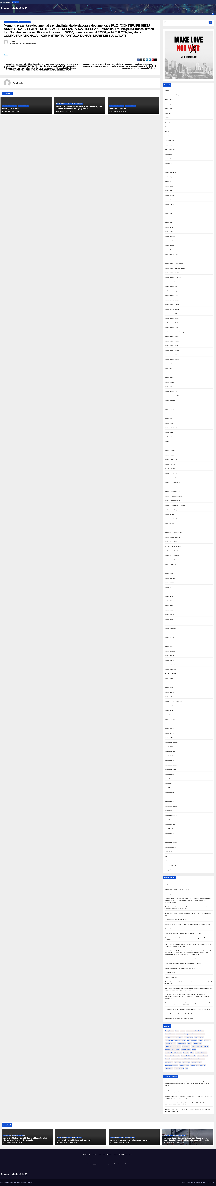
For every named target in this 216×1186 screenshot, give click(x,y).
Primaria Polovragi (170, 578)
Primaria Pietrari (169, 573)
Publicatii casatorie (177, 1059)
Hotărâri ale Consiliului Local (172, 1046)
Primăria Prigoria (169, 582)
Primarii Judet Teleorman (171, 819)
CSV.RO (94, 1164)
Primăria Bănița (169, 186)
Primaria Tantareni (170, 664)
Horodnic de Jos (169, 131)
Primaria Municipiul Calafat (172, 478)
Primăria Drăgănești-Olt (171, 391)
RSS (208, 1182)
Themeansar (29, 1182)
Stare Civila (177, 1062)
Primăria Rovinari (169, 614)
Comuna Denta (169, 99)
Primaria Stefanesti (170, 651)
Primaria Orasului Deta (171, 541)
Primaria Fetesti (169, 405)
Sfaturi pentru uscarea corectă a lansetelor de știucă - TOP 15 (182, 1090)
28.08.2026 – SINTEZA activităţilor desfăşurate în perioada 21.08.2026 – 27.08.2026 (188, 1009)
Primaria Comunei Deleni (171, 313)
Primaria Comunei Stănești (172, 359)
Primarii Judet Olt (169, 792)
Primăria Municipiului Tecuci (172, 491)
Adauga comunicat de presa (198, 1182)
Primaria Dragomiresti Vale (172, 395)
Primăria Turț (168, 696)
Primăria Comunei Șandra (172, 350)
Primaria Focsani (169, 409)
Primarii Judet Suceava (171, 815)
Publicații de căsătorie (190, 1059)
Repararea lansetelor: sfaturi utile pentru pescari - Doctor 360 (181, 1103)
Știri (187, 1068)
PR (120, 1154)
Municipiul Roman (169, 140)
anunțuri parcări (199, 1037)
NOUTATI (185, 1052)
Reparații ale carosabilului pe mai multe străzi (177, 889)
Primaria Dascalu (169, 377)
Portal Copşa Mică (170, 149)
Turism (166, 860)
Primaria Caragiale (170, 236)
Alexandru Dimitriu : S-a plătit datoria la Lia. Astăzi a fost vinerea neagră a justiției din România (25, 1139)
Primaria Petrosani (170, 569)
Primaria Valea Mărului (171, 715)
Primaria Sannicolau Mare (172, 623)
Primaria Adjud (169, 154)
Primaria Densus (169, 382)
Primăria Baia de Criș (170, 172)
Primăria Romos (169, 605)
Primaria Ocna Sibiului (171, 519)
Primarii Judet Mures (170, 783)
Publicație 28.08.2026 (10, 108)
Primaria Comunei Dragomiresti (173, 318)
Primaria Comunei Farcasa (172, 327)
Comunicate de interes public (173, 928)
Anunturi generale (170, 1034)
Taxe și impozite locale (171, 1065)
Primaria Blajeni (169, 199)
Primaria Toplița (169, 687)
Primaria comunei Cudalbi (172, 309)
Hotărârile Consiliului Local (172, 1049)
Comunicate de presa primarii (98, 1154)
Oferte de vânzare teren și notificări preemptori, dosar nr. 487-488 (183, 933)
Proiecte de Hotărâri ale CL (188, 1055)
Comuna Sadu (168, 108)
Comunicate (168, 113)
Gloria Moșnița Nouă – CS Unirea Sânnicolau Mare (179, 894)
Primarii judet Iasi (169, 774)
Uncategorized (169, 870)
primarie (14, 41)
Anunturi (167, 90)
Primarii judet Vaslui (170, 838)
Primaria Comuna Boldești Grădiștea (175, 268)
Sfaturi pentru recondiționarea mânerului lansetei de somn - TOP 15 (183, 1096)
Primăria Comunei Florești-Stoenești (174, 332)
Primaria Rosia (169, 610)
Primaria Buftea (169, 231)
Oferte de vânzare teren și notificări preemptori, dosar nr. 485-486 (183, 963)
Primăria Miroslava (170, 464)
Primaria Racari (169, 591)
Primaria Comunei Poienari (172, 345)
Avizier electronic (192, 1040)
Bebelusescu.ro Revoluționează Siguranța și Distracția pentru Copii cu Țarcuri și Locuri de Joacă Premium (187, 1083)
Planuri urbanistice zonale (172, 1055)
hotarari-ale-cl (198, 1043)
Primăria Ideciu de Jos (171, 427)
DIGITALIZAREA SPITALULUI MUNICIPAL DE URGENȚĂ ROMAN (183, 959)
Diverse (167, 126)
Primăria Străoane (169, 655)
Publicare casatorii (203, 1055)
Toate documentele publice (198, 1065)
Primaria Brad (168, 213)
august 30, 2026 (10, 1142)
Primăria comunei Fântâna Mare (173, 323)
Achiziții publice (169, 1031)
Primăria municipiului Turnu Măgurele (175, 505)
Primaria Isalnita (169, 432)
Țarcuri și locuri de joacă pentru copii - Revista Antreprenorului (182, 1081)
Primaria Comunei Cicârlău (172, 295)
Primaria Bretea (169, 222)
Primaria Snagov (169, 642)
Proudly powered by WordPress (8, 1182)
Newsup (23, 1182)
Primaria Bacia (169, 168)
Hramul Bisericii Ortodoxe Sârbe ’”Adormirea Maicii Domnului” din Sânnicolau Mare (187, 924)
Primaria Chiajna (169, 250)
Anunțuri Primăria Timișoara (172, 1040)
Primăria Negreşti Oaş (171, 509)
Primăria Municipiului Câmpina (173, 482)
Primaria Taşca (169, 678)
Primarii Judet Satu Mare (171, 806)
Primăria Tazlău (169, 683)
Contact (212, 1182)
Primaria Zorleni (169, 737)
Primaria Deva (168, 386)
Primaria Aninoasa (169, 163)
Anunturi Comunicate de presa (195, 1031)
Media (194, 1049)
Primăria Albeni (169, 158)
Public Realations (126, 1154)
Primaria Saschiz (169, 633)
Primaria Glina (168, 418)
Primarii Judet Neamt (170, 788)
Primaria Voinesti (169, 728)
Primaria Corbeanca (170, 364)
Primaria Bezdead (169, 195)
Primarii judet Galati (170, 751)
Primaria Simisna (169, 637)
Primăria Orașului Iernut (171, 550)
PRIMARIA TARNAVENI (171, 674)
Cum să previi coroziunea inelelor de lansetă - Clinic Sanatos (181, 1109)
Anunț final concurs (170, 972)
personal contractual (201, 1052)
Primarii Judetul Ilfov (170, 847)
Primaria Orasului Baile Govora (173, 532)
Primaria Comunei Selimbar (172, 354)
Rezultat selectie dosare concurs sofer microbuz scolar (180, 968)
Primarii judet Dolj (169, 746)
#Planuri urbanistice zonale (29, 43)
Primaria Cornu (169, 368)
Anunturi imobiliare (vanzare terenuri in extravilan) (190, 1034)
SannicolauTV (169, 1062)
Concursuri (207, 1040)
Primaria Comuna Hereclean (172, 272)
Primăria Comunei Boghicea (172, 291)
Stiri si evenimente (197, 1062)
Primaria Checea (169, 245)
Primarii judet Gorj (169, 760)
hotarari (190, 1043)
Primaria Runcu (169, 619)
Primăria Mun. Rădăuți (171, 473)
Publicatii (167, 1059)
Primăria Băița (168, 177)
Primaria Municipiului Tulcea (11, 22)
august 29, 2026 (170, 1142)
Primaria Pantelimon (170, 564)
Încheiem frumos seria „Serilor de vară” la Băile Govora (180, 1014)
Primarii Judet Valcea (170, 833)
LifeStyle (167, 136)
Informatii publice (185, 1049)
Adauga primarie (186, 1182)
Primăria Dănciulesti (170, 373)
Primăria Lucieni (169, 436)
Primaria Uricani (169, 710)
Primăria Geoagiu (169, 414)
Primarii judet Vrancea (171, 842)
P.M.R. (192, 1052)
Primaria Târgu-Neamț (171, 669)
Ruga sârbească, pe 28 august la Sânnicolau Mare (179, 1018)
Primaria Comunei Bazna (171, 286)
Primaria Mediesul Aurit (171, 459)
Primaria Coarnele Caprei (172, 254)
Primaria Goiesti (169, 423)
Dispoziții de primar (170, 1043)
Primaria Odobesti (169, 523)
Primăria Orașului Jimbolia (172, 555)
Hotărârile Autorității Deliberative (199, 1046)
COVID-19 (167, 122)
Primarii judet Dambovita (171, 742)
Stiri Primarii (86, 1154)
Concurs (167, 117)
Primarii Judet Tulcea (25, 22)
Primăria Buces (169, 227)
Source (6, 55)
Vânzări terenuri (179, 1068)
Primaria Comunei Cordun (172, 304)
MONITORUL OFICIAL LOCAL (173, 1052)
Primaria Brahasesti (170, 218)
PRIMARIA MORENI (170, 468)
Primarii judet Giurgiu (170, 756)
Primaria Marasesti (170, 446)
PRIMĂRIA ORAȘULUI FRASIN (173, 546)
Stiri (166, 856)
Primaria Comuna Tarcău (171, 281)
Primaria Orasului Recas (171, 560)
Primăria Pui (168, 587)
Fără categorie (182, 1043)
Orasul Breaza (168, 145)
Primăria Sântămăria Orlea (172, 628)
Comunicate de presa (112, 1154)
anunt (176, 1031)
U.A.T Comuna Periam (171, 865)
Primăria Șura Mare (170, 660)
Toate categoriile (184, 1065)
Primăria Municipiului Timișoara (173, 496)
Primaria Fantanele (170, 400)
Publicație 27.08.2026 (117, 108)
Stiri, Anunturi (186, 1062)
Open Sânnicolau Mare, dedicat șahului (175, 919)
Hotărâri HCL (185, 1046)
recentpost (201, 1059)
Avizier (183, 1040)
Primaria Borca (169, 209)
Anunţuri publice (188, 1037)
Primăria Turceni (169, 692)
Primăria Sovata (169, 646)
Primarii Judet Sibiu (170, 810)
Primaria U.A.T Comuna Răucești (174, 701)
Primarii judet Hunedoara (171, 765)
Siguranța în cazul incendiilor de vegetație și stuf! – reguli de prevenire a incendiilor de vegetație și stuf (79, 107)
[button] (209, 13)
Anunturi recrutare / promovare (173, 1037)
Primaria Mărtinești (170, 450)
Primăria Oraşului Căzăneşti (172, 537)
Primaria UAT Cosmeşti (171, 705)
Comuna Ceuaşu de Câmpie (172, 95)
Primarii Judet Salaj (170, 801)
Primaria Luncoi (169, 441)
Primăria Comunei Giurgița (172, 336)
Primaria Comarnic (170, 259)
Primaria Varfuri (169, 724)
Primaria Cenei (169, 240)
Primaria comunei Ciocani (172, 300)
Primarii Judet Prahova (171, 797)
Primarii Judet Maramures (172, 778)
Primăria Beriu (168, 190)
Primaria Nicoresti (169, 514)
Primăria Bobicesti (169, 204)
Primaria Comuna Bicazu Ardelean (174, 263)
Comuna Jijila (168, 104)
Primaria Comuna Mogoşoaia (173, 277)
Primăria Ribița (169, 601)
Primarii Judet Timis (170, 824)
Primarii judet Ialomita (171, 769)
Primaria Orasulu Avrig (171, 528)
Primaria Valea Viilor (170, 719)
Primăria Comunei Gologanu (172, 341)
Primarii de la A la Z (13, 8)
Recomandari (168, 851)
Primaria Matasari (169, 455)
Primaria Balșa (169, 181)
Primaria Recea (169, 596)
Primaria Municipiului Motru (172, 487)
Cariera (200, 1040)
